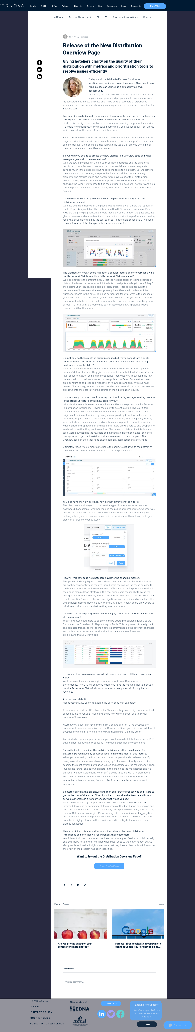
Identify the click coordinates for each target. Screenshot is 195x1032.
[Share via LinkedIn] (78, 884)
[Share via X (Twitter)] (71, 884)
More (145, 17)
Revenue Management (80, 17)
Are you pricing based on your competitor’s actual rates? (75, 945)
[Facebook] (39, 62)
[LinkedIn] (39, 76)
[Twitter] (39, 69)
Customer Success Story (125, 17)
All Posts (58, 17)
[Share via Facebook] (64, 884)
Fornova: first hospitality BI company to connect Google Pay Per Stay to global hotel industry (138, 945)
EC (105, 17)
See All (161, 904)
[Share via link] (85, 884)
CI (98, 17)
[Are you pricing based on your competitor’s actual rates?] (80, 924)
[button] (33, 6)
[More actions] (154, 36)
